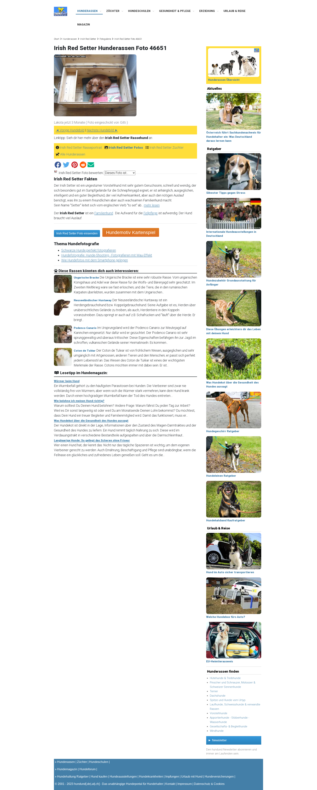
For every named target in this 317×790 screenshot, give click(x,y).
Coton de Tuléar (85, 350)
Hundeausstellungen (123, 776)
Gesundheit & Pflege (175, 11)
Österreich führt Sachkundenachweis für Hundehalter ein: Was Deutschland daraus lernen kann (233, 136)
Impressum (184, 783)
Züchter (113, 11)
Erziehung (207, 11)
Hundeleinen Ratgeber (221, 475)
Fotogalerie (105, 39)
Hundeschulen (139, 11)
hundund (80, 783)
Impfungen (172, 776)
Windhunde (217, 730)
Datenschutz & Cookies (209, 783)
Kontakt (170, 783)
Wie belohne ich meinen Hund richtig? (79, 401)
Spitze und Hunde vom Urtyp (227, 700)
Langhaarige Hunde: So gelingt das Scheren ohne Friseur (92, 440)
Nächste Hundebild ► (102, 130)
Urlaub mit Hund (192, 776)
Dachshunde (217, 695)
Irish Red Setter (88, 39)
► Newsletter (217, 740)
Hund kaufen (99, 776)
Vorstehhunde (218, 713)
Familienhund (103, 213)
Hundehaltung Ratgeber (73, 776)
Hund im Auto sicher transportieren (230, 572)
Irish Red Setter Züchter (167, 147)
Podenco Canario (85, 328)
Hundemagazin (67, 769)
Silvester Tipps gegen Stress (225, 192)
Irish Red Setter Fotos (126, 147)
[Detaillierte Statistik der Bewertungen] (55, 173)
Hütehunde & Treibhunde (225, 678)
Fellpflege (150, 213)
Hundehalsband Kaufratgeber (225, 520)
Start (56, 39)
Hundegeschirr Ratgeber (222, 431)
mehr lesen (152, 205)
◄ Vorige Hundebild (70, 130)
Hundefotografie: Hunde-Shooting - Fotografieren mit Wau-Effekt (106, 255)
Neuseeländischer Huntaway (93, 300)
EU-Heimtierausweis (219, 661)
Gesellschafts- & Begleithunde (228, 726)
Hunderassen (87, 11)
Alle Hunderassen (72, 154)
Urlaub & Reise (234, 11)
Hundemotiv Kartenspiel (130, 232)
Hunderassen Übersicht (224, 79)
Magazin (83, 24)
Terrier (214, 691)
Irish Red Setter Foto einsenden (77, 233)
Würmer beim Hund (66, 381)
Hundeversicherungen (219, 776)
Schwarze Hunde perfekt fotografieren (88, 250)
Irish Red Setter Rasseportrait (81, 147)
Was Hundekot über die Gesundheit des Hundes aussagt (91, 420)
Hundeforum (87, 769)
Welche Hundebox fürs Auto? (225, 617)
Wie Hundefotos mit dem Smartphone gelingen (94, 260)
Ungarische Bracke (86, 277)
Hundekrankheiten (151, 776)
